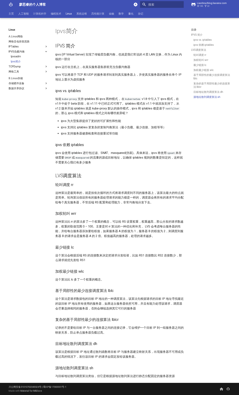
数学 (121, 13)
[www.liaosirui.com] (221, 389)
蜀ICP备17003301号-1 (54, 386)
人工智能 (23, 13)
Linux (69, 13)
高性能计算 (97, 13)
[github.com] (228, 389)
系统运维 (81, 13)
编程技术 (56, 13)
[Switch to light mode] (135, 4)
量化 (131, 13)
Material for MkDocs (31, 390)
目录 (193, 29)
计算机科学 (39, 13)
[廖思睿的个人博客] (11, 4)
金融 (111, 13)
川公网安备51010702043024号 (25, 386)
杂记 (140, 13)
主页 (11, 13)
